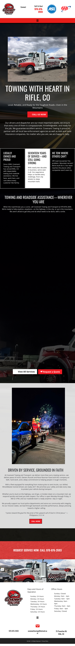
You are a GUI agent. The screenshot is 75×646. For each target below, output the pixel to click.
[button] (21, 10)
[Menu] (37, 20)
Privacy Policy (45, 641)
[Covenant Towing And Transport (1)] (37, 570)
